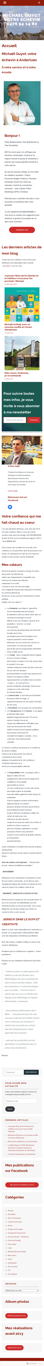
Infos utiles (12, 1244)
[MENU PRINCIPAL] (5, 3)
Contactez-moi (22, 230)
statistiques (12, 1263)
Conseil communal (15, 1222)
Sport (10, 1259)
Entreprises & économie (17, 1233)
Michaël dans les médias (17, 1252)
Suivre (10, 1109)
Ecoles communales (15, 1229)
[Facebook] (10, 507)
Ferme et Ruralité (14, 1240)
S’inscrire (34, 420)
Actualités (7, 266)
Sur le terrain (12, 1267)
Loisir (10, 1248)
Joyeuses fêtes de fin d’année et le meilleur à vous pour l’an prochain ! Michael (21, 278)
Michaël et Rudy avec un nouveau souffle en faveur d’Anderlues (18, 327)
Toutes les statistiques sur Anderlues (21, 1154)
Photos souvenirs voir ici (16, 1316)
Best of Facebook (14, 1218)
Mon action (12, 1255)
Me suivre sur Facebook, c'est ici (22, 1185)
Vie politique (12, 1274)
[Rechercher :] (16, 1072)
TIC (9, 1270)
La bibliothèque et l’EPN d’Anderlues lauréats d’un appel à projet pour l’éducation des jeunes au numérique (21, 1147)
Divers (10, 1226)
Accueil (10, 1211)
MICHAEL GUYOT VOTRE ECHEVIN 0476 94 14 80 (22, 19)
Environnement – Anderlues (18, 1237)
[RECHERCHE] (39, 3)
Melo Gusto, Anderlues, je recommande (22, 1141)
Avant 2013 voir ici (14, 1348)
